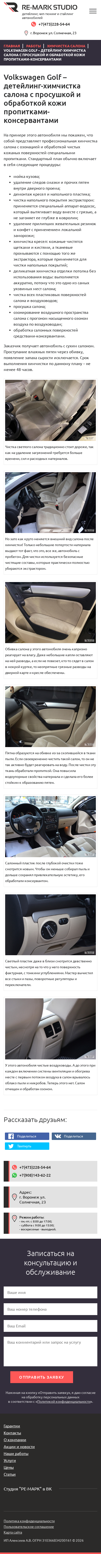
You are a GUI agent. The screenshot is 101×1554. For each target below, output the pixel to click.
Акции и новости (19, 1446)
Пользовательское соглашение (29, 1527)
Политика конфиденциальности (29, 1521)
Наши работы (16, 1453)
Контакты (12, 1433)
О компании (15, 1439)
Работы (33, 46)
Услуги (10, 1460)
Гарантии (12, 1426)
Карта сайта (13, 1532)
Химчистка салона (66, 46)
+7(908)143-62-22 (35, 1175)
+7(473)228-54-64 (54, 24)
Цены (9, 1467)
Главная (12, 46)
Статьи (10, 1474)
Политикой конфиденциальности (63, 1402)
